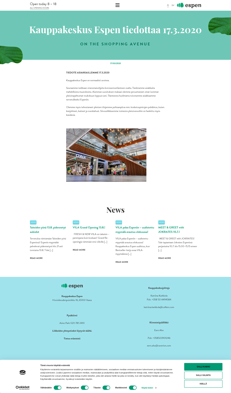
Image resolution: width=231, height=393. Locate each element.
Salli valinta (203, 375)
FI (168, 5)
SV (173, 5)
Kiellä (203, 384)
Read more (36, 258)
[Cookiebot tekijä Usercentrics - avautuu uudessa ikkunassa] (22, 388)
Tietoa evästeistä (72, 338)
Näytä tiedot (147, 388)
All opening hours (39, 8)
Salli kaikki (203, 367)
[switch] (84, 388)
